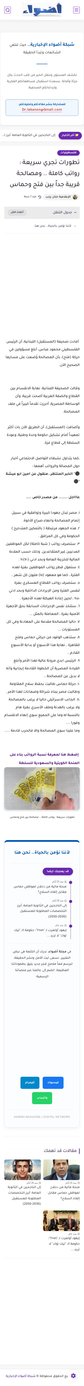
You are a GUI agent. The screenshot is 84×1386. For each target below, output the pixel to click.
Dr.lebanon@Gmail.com (42, 110)
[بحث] (7, 10)
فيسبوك (53, 1082)
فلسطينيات (68, 152)
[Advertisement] (42, 287)
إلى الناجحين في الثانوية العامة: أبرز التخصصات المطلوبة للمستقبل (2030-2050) (28, 135)
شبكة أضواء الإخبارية (21, 1376)
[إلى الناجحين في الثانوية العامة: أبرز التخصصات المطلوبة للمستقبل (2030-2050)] (22, 1170)
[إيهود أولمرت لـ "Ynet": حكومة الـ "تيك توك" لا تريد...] (61, 1221)
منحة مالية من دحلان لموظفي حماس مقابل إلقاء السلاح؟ (40, 889)
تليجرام (30, 1082)
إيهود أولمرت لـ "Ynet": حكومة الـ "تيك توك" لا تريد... (40, 933)
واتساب (42, 1098)
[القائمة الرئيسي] (76, 10)
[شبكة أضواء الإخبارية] (42, 10)
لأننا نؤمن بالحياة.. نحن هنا (53, 226)
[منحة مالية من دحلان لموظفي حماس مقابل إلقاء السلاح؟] (61, 1170)
